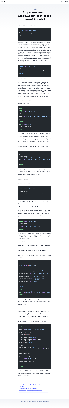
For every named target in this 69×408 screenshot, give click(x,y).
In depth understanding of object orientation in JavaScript (31, 382)
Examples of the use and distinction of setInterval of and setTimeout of (33, 392)
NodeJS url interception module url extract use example (30, 390)
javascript (35, 8)
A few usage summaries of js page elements (28, 388)
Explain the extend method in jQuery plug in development (31, 393)
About (66, 1)
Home (62, 1)
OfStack (3, 1)
